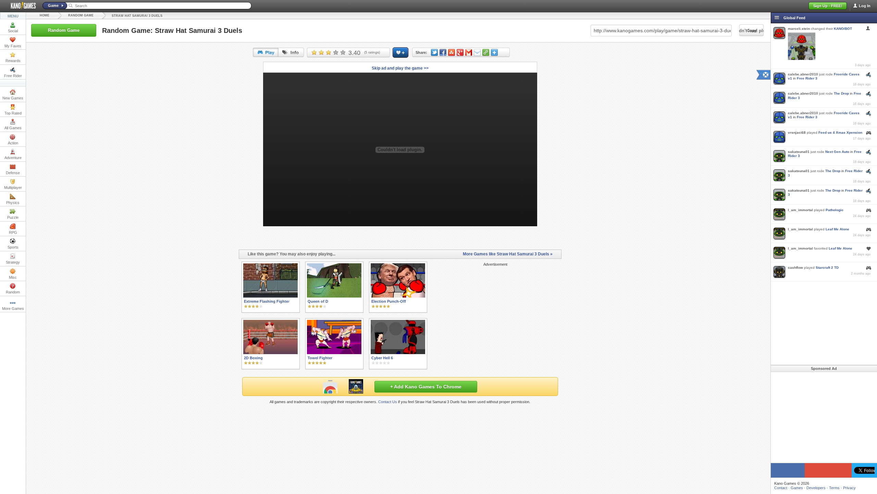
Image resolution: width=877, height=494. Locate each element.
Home (44, 15)
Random (13, 292)
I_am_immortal (800, 210)
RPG (13, 232)
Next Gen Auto (837, 152)
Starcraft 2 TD (827, 267)
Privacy (849, 488)
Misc (13, 277)
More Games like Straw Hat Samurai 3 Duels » (508, 254)
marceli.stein (799, 29)
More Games (13, 308)
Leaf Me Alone (837, 229)
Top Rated (13, 113)
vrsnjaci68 (797, 132)
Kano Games (20, 6)
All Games (13, 128)
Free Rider (13, 76)
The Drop (841, 93)
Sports (13, 247)
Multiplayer (13, 187)
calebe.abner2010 (803, 74)
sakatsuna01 (799, 152)
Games (797, 488)
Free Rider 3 (807, 78)
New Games (12, 98)
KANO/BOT (843, 29)
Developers (816, 488)
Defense (13, 173)
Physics (13, 203)
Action (13, 143)
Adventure (13, 158)
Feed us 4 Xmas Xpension (840, 132)
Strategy (13, 262)
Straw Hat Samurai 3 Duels (137, 15)
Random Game (81, 15)
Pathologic (834, 210)
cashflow (795, 267)
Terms (834, 488)
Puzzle (12, 217)
